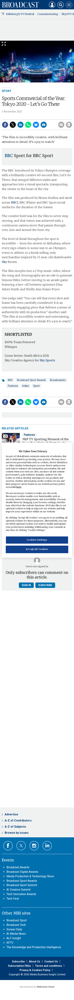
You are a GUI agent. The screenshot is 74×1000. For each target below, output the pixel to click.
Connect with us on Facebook (8, 845)
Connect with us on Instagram (34, 845)
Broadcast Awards (17, 867)
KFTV (9, 942)
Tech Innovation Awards (21, 894)
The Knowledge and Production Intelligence (33, 947)
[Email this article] (43, 124)
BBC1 (14, 202)
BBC (9, 155)
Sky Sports (47, 360)
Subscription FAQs (19, 965)
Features (13, 385)
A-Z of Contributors (18, 820)
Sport (6, 91)
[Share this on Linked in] (20, 124)
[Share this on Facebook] (5, 124)
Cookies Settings (37, 540)
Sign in (23, 117)
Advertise (11, 814)
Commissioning (47, 14)
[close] (72, 117)
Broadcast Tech (16, 925)
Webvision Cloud (45, 986)
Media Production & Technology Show (30, 876)
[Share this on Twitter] (13, 124)
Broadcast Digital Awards (22, 871)
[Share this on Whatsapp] (28, 124)
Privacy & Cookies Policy (35, 970)
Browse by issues (17, 832)
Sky (4, 262)
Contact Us (51, 961)
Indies (25, 385)
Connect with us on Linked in (47, 845)
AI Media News (16, 933)
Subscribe (45, 585)
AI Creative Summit (18, 889)
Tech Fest (12, 898)
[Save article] (69, 124)
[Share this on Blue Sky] (36, 124)
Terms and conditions (48, 965)
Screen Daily (14, 929)
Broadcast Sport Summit (21, 885)
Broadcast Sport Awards (31, 380)
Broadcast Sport (16, 920)
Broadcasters (58, 380)
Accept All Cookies (37, 549)
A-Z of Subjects (15, 826)
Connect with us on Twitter (21, 845)
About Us (34, 961)
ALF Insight (13, 938)
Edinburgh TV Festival (20, 14)
